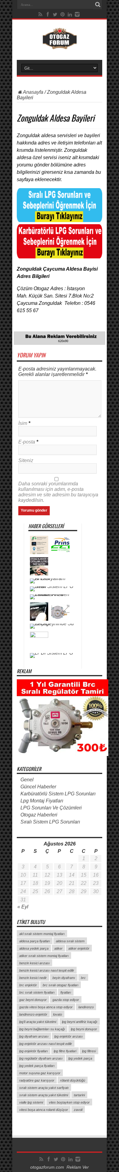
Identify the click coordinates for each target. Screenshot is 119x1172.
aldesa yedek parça (34, 948)
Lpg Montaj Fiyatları (41, 800)
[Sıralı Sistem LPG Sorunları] (59, 220)
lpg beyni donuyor (84, 1029)
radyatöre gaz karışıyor (36, 1080)
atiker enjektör (78, 948)
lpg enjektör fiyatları (33, 1051)
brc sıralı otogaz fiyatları (60, 985)
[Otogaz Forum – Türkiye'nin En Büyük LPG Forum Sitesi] (59, 44)
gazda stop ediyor (65, 1000)
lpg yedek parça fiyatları (37, 1066)
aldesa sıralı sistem (70, 941)
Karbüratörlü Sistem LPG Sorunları (58, 793)
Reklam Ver (78, 1167)
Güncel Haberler (38, 786)
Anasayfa (33, 92)
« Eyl (22, 906)
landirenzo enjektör (33, 1014)
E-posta (26, 441)
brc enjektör (28, 985)
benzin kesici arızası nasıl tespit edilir (46, 970)
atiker (58, 948)
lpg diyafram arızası (34, 1036)
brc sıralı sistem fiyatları (37, 992)
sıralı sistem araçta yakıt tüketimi (43, 1095)
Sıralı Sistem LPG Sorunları (50, 821)
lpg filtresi (89, 1051)
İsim (22, 423)
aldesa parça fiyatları (34, 941)
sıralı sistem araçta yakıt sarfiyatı (44, 1088)
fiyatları (65, 992)
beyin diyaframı (63, 978)
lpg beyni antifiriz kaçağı (79, 1022)
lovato (57, 1014)
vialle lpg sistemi (31, 1102)
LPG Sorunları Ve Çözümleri (51, 807)
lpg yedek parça (80, 1058)
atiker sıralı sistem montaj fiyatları (44, 956)
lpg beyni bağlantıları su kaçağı (42, 1029)
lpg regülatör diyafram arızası (41, 1058)
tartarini (79, 1095)
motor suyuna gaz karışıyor (39, 1073)
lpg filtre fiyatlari (65, 1051)
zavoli (78, 1110)
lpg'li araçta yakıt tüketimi (37, 1022)
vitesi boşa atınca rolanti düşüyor (43, 1110)
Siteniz (25, 460)
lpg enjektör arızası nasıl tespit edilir (45, 1044)
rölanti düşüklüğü (72, 1080)
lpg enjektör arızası (68, 1036)
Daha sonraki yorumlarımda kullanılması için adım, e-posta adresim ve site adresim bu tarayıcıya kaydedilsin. (58, 492)
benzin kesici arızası (34, 963)
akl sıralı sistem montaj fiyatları (42, 934)
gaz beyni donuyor (33, 1000)
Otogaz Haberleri (38, 814)
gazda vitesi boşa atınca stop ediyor (46, 1007)
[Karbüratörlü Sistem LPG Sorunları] (59, 256)
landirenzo (86, 1007)
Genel (27, 779)
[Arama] (97, 4)
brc (83, 978)
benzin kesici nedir (33, 978)
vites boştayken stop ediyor (69, 1102)
